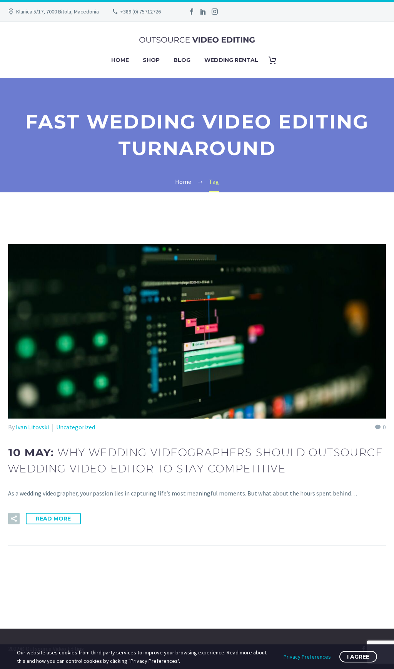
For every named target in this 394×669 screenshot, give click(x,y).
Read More (53, 518)
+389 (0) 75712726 (140, 11)
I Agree (358, 656)
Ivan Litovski (32, 427)
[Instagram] (214, 11)
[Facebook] (191, 11)
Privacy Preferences (307, 656)
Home (120, 60)
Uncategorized (75, 427)
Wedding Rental (231, 60)
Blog (182, 60)
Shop (151, 60)
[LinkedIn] (203, 11)
